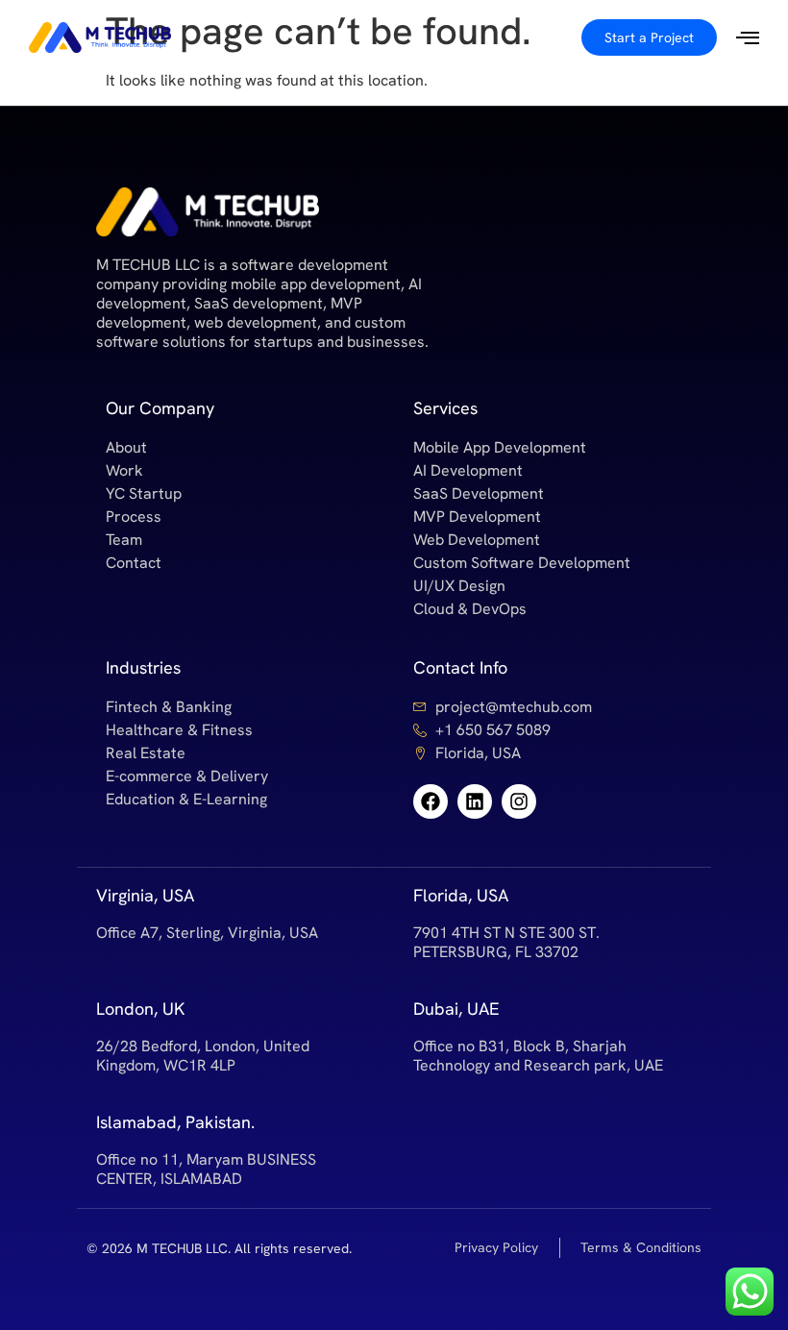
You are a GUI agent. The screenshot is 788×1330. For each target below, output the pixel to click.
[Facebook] (430, 801)
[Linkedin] (474, 801)
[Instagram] (519, 801)
